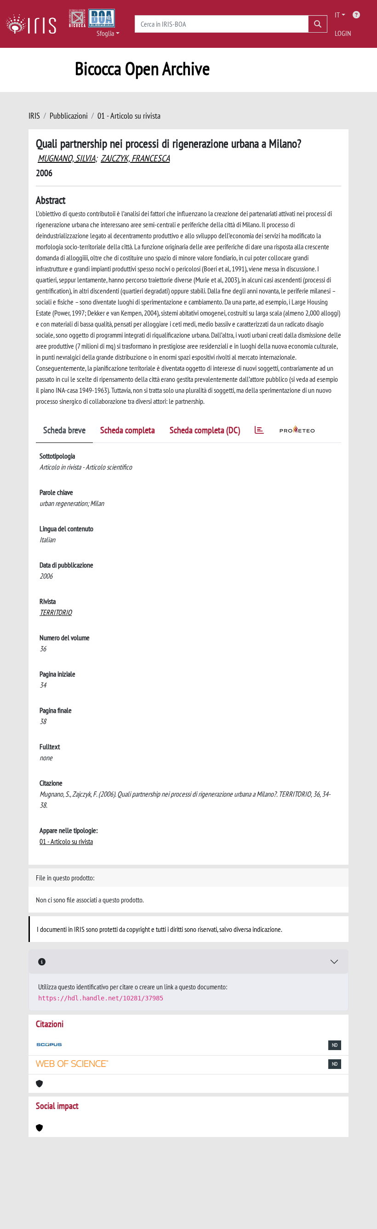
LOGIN (343, 33)
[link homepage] (34, 23)
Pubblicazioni (69, 115)
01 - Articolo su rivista (128, 115)
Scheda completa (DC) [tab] (205, 430)
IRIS (34, 115)
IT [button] (337, 14)
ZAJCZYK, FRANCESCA (135, 158)
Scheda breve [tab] (64, 430)
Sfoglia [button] (105, 33)
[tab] (259, 431)
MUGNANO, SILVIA (66, 158)
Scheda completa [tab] (127, 430)
